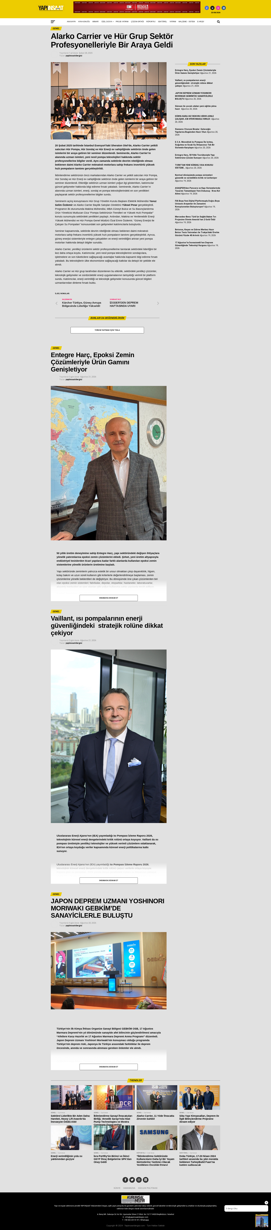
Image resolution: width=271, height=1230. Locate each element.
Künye (117, 1188)
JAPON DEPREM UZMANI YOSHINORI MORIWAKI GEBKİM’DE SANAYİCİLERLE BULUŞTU (194, 96)
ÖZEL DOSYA (106, 22)
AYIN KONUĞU (84, 22)
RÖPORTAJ (150, 22)
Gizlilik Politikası (147, 1188)
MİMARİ (95, 22)
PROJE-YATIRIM (122, 22)
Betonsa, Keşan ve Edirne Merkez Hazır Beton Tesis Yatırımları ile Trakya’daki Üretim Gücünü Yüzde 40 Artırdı (197, 232)
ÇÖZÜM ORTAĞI (137, 22)
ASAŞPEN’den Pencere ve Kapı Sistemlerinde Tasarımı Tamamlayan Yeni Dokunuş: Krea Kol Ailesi (197, 191)
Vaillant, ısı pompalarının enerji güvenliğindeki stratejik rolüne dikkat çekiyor (194, 83)
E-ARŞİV (200, 22)
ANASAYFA (71, 22)
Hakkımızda (129, 1188)
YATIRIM (173, 22)
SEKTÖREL (162, 22)
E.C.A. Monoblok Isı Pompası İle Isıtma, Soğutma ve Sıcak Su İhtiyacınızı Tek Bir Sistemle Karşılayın (195, 145)
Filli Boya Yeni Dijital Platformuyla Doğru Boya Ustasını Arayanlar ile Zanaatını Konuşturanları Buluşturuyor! (197, 204)
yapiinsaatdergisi (74, 56)
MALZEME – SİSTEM (187, 22)
